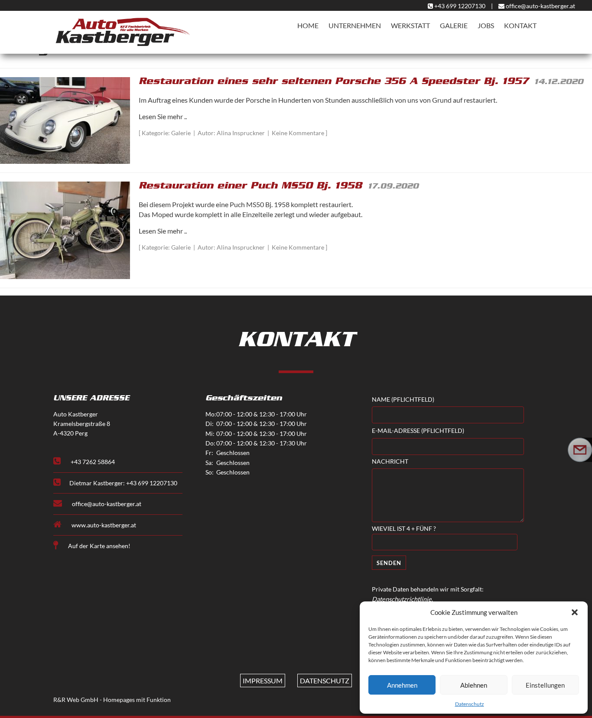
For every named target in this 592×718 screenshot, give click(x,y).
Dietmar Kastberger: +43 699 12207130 (123, 483)
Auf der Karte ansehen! (98, 545)
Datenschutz (469, 704)
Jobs (486, 25)
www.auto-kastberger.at (103, 525)
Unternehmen (355, 25)
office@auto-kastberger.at (539, 6)
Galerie (454, 25)
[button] (574, 612)
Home (308, 25)
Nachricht (390, 461)
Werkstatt (410, 25)
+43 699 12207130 (460, 6)
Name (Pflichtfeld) (403, 399)
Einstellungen (545, 685)
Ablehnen (473, 685)
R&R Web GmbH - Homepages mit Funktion (112, 699)
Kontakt (520, 25)
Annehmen (402, 685)
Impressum (263, 680)
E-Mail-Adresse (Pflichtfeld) (418, 430)
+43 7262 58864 (92, 461)
